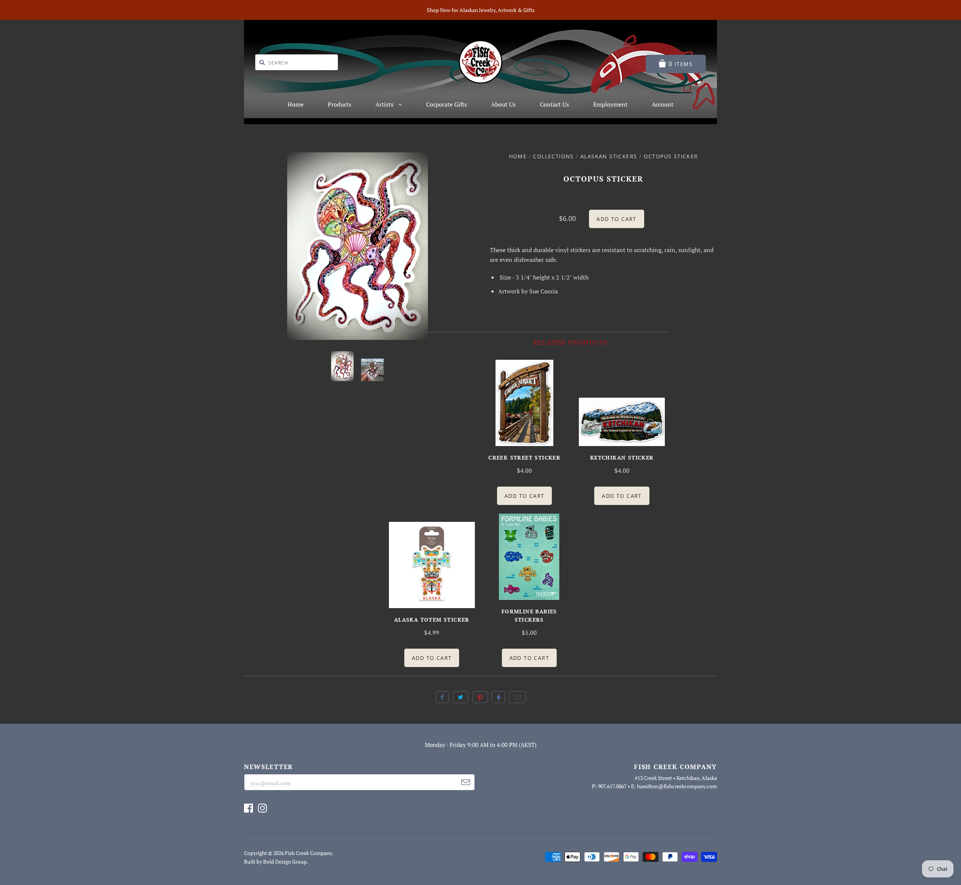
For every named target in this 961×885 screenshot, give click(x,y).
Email (517, 697)
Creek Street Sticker (524, 457)
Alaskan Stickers (608, 156)
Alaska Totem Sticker (432, 619)
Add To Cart (524, 495)
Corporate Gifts (446, 104)
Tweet (460, 697)
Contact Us (554, 104)
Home (296, 104)
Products (339, 104)
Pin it (480, 697)
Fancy (498, 697)
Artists (385, 104)
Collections (553, 156)
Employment (610, 104)
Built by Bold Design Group (275, 861)
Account (662, 104)
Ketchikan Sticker (622, 457)
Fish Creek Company (308, 852)
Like (442, 697)
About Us (503, 104)
